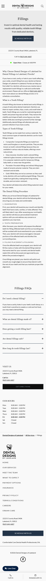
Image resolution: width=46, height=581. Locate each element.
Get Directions (23, 387)
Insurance (8, 488)
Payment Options (12, 483)
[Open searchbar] (42, 6)
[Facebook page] (23, 559)
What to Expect (11, 478)
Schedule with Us (23, 38)
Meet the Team (10, 473)
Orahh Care (9, 511)
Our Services (9, 467)
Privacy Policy (10, 495)
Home (5, 462)
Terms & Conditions (13, 500)
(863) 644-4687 (26, 57)
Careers (7, 506)
